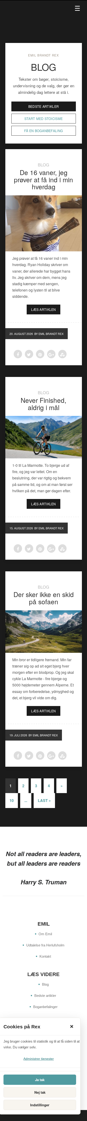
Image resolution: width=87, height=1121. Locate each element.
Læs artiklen (43, 309)
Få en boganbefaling (43, 130)
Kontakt (45, 956)
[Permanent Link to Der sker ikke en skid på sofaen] (43, 631)
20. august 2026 (21, 334)
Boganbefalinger (45, 1007)
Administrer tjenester (38, 1059)
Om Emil (45, 934)
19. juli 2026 (18, 735)
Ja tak (40, 1079)
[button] (71, 1026)
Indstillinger (39, 1104)
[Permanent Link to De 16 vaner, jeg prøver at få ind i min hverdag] (43, 223)
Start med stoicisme (43, 118)
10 (12, 800)
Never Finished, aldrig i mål (43, 403)
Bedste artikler (43, 106)
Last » (44, 800)
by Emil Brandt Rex (49, 334)
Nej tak (39, 1092)
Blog (43, 165)
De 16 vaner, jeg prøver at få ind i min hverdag (43, 179)
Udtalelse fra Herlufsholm (45, 945)
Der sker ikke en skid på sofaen (43, 598)
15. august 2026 (21, 528)
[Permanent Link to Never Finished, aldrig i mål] (43, 437)
